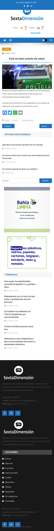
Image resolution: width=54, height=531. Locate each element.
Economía (9, 468)
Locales (6, 49)
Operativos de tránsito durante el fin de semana (22, 145)
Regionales (9, 492)
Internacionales (11, 473)
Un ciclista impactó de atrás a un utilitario (20, 169)
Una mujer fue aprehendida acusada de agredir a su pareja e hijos (20, 284)
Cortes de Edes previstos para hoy (18, 328)
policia (15, 120)
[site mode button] (44, 40)
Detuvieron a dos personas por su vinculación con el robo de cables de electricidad (10, 126)
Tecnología (9, 501)
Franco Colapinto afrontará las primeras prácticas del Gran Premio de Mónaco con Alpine (47, 126)
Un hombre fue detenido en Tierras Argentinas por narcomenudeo (17, 314)
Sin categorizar (11, 496)
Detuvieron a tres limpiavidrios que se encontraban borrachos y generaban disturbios (20, 341)
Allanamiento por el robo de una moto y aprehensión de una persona (19, 299)
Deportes (9, 463)
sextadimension (28, 120)
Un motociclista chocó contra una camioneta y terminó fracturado (25, 156)
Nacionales (9, 482)
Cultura (8, 459)
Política (8, 487)
